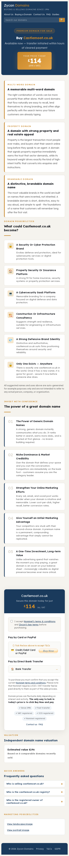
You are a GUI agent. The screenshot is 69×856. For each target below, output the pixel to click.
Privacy (40, 848)
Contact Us (39, 14)
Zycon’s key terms (29, 624)
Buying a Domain (23, 14)
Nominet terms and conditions (31, 683)
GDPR (57, 848)
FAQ (48, 14)
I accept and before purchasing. (34, 624)
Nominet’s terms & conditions (39, 621)
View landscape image (19, 823)
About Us (8, 14)
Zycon (16, 5)
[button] (34, 784)
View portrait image (18, 830)
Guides (55, 14)
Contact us (31, 724)
